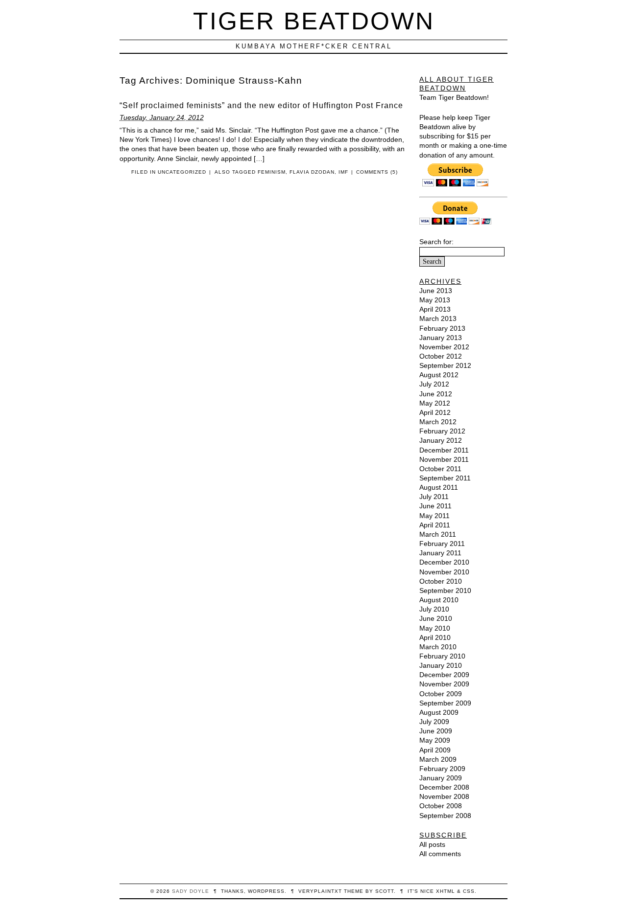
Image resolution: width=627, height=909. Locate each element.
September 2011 (445, 478)
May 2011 (434, 516)
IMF (343, 172)
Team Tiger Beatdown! (454, 97)
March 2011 (437, 534)
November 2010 (444, 572)
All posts (432, 844)
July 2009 (434, 722)
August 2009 (438, 712)
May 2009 (434, 740)
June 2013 (435, 291)
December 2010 (444, 562)
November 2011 (444, 459)
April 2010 (435, 637)
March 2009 (438, 759)
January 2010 (440, 665)
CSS (469, 891)
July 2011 (434, 496)
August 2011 (438, 487)
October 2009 (440, 694)
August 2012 (438, 375)
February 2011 (442, 543)
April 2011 (434, 525)
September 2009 (445, 703)
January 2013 (440, 337)
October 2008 (440, 806)
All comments (440, 854)
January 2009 (440, 778)
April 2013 (435, 309)
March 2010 (438, 647)
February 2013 (442, 328)
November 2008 (444, 796)
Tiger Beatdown (313, 21)
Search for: (436, 242)
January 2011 (440, 553)
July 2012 (434, 384)
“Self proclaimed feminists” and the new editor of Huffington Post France (261, 105)
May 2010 (434, 628)
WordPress (266, 891)
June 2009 (435, 731)
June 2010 (435, 618)
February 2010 (442, 656)
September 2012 (445, 365)
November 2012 (444, 347)
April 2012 (435, 412)
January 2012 (440, 440)
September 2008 (445, 815)
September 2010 (445, 590)
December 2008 (444, 787)
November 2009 (444, 684)
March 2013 (438, 318)
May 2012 (434, 403)
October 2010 (440, 581)
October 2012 (440, 356)
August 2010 (438, 600)
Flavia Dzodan (312, 172)
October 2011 (440, 469)
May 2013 (434, 300)
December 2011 (444, 450)
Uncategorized (182, 172)
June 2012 (435, 394)
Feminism (272, 172)
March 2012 (438, 422)
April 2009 (435, 750)
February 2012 (442, 431)
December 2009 (444, 675)
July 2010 (434, 609)
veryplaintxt (320, 891)
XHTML (445, 891)
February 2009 (442, 769)
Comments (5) (377, 172)
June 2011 (435, 506)
